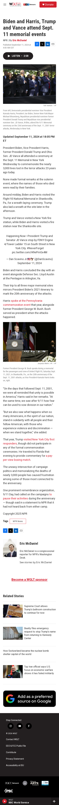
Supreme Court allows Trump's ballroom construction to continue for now (40, 609)
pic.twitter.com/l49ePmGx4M (29, 252)
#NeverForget (35, 248)
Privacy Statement (15, 759)
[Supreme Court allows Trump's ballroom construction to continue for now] (13, 611)
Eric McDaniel (20, 40)
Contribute (11, 752)
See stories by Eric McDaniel (36, 562)
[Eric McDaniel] (10, 548)
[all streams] (55, 801)
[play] (5, 801)
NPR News (18, 521)
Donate (49, 4)
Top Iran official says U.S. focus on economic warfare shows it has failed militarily (39, 670)
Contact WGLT (12, 739)
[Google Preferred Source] (29, 698)
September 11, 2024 (29, 263)
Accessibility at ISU (15, 765)
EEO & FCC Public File (16, 746)
